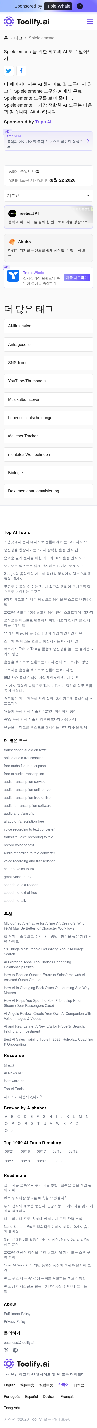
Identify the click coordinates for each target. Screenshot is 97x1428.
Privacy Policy (15, 1321)
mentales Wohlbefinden (29, 454)
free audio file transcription (25, 765)
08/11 (9, 1161)
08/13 (57, 1151)
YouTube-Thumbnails (27, 381)
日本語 (79, 1384)
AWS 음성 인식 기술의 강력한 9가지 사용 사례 (40, 719)
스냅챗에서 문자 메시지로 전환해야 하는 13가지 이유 (45, 541)
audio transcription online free (27, 789)
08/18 (25, 1151)
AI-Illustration (19, 326)
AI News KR (13, 1072)
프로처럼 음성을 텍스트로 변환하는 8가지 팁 (39, 669)
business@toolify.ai (19, 1342)
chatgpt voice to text (20, 868)
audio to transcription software (27, 805)
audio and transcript (19, 813)
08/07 (41, 1161)
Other (9, 1130)
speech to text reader (21, 884)
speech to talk (15, 900)
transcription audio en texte (25, 749)
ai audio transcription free (24, 821)
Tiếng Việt (12, 1407)
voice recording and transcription (29, 860)
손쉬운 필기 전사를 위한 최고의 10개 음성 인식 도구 (45, 557)
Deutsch (49, 1396)
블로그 (9, 1064)
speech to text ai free (20, 892)
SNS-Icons (17, 363)
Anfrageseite (19, 344)
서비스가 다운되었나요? (23, 1096)
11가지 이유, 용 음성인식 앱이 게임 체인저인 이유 (43, 632)
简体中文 (27, 1384)
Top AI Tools (14, 1088)
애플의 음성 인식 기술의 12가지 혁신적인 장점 (40, 711)
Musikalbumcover (23, 399)
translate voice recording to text (28, 837)
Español (31, 1396)
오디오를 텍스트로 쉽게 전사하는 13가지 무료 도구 (44, 565)
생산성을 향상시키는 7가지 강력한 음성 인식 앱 (41, 549)
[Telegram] (15, 1350)
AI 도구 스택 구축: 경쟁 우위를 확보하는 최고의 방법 (45, 1277)
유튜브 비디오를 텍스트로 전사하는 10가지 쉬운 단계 (45, 727)
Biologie (15, 473)
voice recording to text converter (29, 829)
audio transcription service (24, 781)
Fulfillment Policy (17, 1313)
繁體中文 (46, 1384)
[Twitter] (6, 1350)
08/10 (25, 1161)
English (9, 1384)
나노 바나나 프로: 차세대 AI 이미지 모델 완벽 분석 (43, 1218)
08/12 (73, 1151)
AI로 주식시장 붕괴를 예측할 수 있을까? (35, 1197)
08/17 (41, 1151)
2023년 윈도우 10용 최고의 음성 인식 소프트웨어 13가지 (48, 612)
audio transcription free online (27, 797)
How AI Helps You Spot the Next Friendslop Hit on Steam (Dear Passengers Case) (43, 1003)
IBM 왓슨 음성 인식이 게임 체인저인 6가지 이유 (41, 677)
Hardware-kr (14, 1080)
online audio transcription (24, 757)
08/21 (9, 1151)
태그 (18, 38)
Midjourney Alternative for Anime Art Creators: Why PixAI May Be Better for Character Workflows (44, 926)
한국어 (63, 1385)
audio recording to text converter (29, 852)
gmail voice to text (18, 876)
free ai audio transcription (24, 773)
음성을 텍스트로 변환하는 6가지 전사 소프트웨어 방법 (46, 661)
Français (67, 1396)
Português (12, 1396)
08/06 (57, 1161)
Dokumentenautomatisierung (33, 491)
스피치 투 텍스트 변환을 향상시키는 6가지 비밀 (41, 640)
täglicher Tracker (23, 436)
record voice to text (19, 844)
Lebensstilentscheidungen (31, 418)
